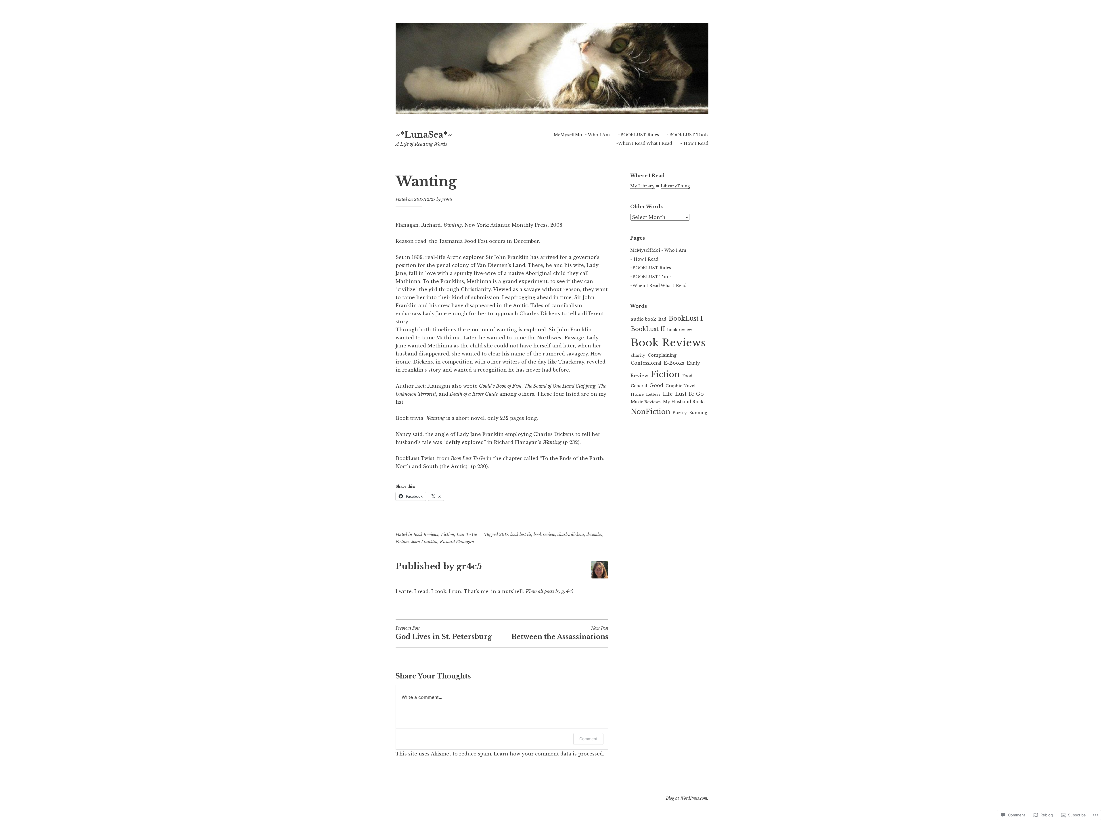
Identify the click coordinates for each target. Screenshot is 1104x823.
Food (687, 376)
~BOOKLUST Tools (687, 134)
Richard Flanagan (457, 541)
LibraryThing (675, 186)
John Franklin (424, 541)
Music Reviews (646, 401)
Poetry (679, 412)
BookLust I (686, 318)
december (594, 534)
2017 (503, 534)
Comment (588, 738)
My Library (642, 186)
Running (698, 412)
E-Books (674, 363)
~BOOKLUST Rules (638, 134)
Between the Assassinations (559, 633)
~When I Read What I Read (644, 143)
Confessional (646, 363)
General (639, 385)
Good (656, 385)
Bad (662, 319)
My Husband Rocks (684, 401)
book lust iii (520, 534)
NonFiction (650, 411)
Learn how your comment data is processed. (549, 754)
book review (544, 534)
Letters (653, 394)
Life (668, 394)
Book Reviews (426, 534)
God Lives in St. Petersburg (444, 633)
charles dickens (570, 534)
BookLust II (648, 329)
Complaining (662, 355)
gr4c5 (447, 199)
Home (637, 394)
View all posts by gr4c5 (550, 591)
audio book (643, 319)
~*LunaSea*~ (424, 135)
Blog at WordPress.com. (687, 798)
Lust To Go (467, 534)
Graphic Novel (680, 385)
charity (638, 355)
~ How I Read (694, 143)
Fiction (447, 534)
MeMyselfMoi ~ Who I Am (582, 134)
